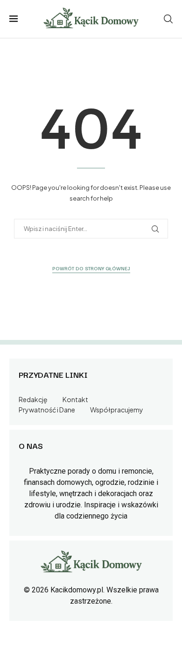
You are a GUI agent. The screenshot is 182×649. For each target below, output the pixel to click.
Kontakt (75, 399)
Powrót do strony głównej (91, 268)
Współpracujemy (116, 409)
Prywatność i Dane (47, 409)
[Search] (168, 19)
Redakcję (33, 399)
